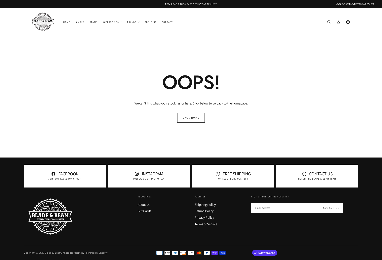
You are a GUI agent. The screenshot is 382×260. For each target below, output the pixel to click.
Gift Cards (144, 211)
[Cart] (348, 22)
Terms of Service (206, 224)
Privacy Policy (204, 217)
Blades (79, 22)
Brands (131, 22)
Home (66, 22)
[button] (329, 22)
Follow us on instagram (149, 178)
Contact (167, 22)
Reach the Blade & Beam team (317, 178)
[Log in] (338, 22)
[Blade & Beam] (50, 216)
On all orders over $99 (233, 178)
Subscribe (331, 208)
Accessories (111, 22)
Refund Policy (204, 211)
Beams (93, 22)
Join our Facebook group (64, 178)
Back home (191, 117)
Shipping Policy (205, 204)
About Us (151, 22)
